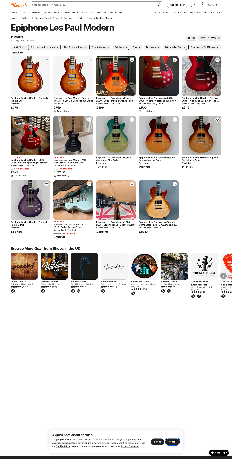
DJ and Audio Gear (98, 12)
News (165, 12)
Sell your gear (177, 4)
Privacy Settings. (130, 446)
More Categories (116, 12)
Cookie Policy (63, 446)
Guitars (15, 12)
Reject (157, 441)
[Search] (159, 5)
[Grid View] (189, 38)
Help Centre (215, 12)
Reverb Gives (201, 12)
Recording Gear (71, 12)
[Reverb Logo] (19, 5)
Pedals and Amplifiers (31, 12)
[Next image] (46, 76)
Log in (218, 5)
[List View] (194, 38)
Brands (158, 12)
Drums (84, 12)
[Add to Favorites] (46, 60)
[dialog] (116, 442)
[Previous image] (14, 76)
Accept (172, 441)
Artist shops (189, 12)
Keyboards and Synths (52, 12)
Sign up (211, 5)
